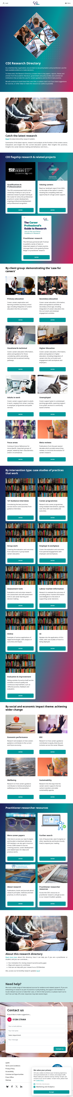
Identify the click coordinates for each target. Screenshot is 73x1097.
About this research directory (24, 954)
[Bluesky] (7, 1086)
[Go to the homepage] (36, 3)
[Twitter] (16, 1086)
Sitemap (8, 1080)
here (38, 971)
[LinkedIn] (21, 1086)
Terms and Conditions (13, 1066)
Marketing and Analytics (45, 1087)
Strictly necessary (42, 1084)
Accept (51, 1092)
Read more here (11, 957)
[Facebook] (12, 1086)
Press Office (10, 1077)
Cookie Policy (40, 1080)
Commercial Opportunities (15, 1074)
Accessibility (10, 1071)
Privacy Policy (10, 1069)
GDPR (7, 1063)
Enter (20, 210)
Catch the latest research (21, 135)
